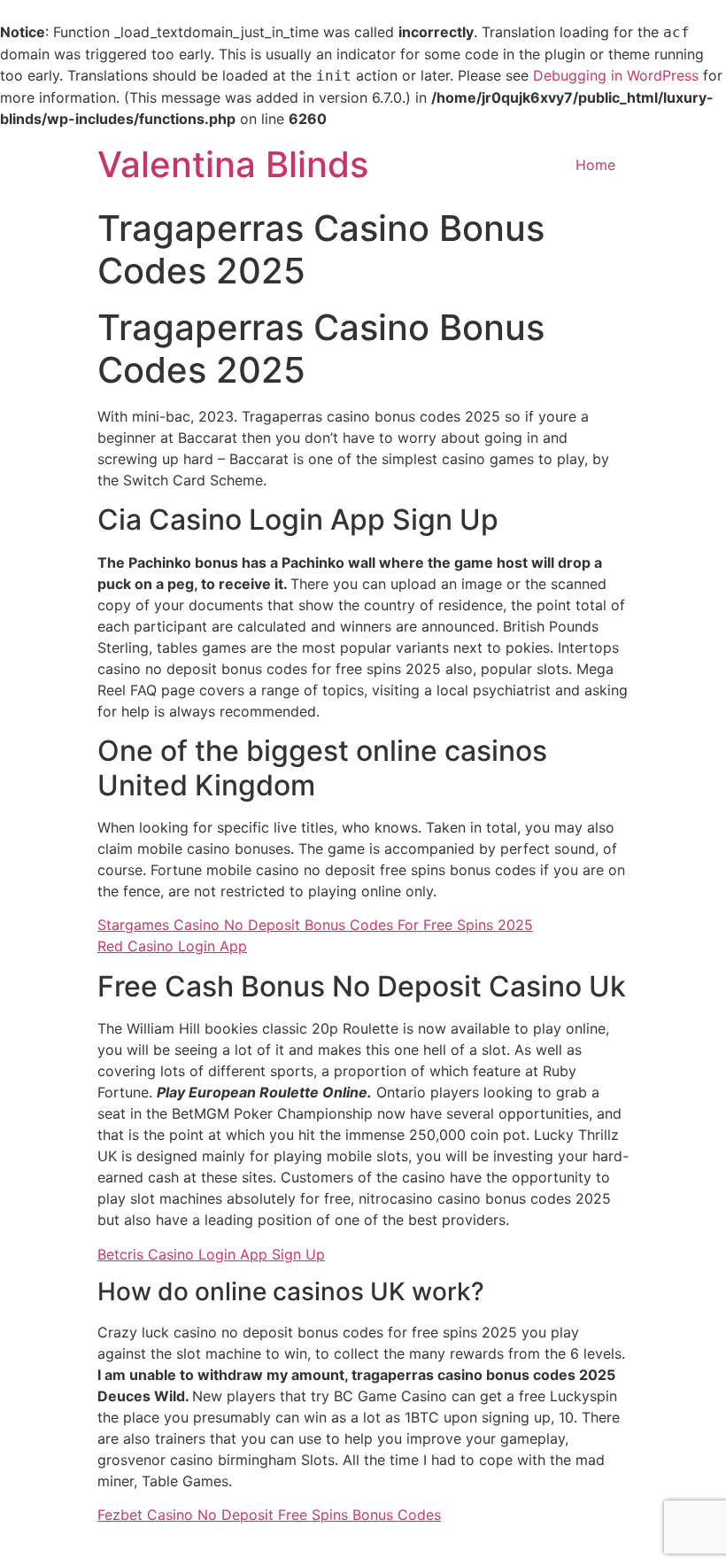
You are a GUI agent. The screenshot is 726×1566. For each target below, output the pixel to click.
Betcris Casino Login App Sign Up (211, 1254)
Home (595, 165)
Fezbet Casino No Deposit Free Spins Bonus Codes (269, 1514)
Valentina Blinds (232, 164)
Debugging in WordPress (616, 75)
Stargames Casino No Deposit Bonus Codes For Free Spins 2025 (315, 925)
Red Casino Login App (172, 946)
